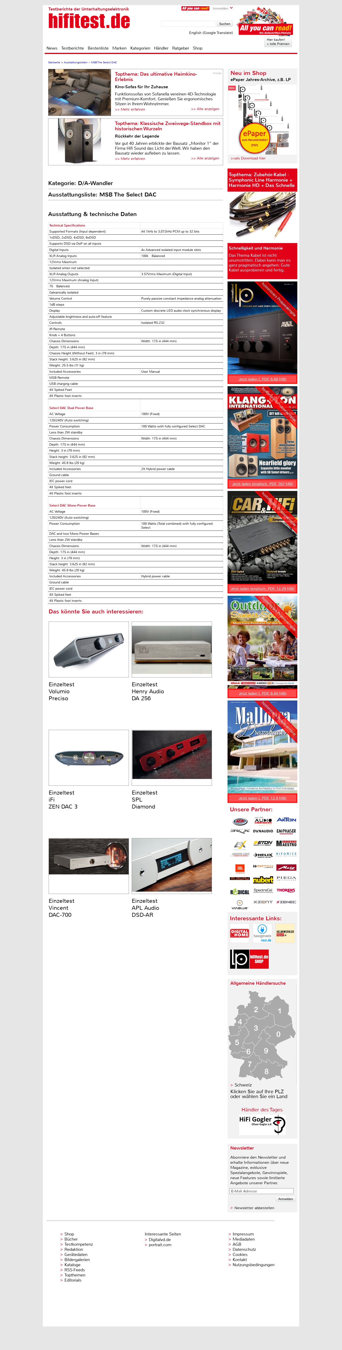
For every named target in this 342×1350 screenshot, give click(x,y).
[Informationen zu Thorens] (286, 892)
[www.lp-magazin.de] (239, 972)
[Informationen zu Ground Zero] (240, 857)
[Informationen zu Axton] (286, 821)
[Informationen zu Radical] (240, 892)
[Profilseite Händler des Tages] (262, 1133)
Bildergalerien (77, 1259)
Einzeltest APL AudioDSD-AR (145, 908)
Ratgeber (180, 48)
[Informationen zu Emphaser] (286, 833)
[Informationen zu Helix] (263, 857)
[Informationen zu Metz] (286, 869)
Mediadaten (244, 1239)
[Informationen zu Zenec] (286, 904)
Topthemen (74, 1275)
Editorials (72, 1280)
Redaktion (73, 1249)
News (52, 48)
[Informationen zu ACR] (240, 821)
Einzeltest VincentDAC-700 (61, 908)
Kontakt (240, 1259)
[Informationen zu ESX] (240, 845)
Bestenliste (98, 48)
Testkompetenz (78, 1244)
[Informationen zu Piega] (286, 881)
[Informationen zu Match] (263, 869)
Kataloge (72, 1265)
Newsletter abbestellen (254, 1207)
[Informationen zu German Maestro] (286, 845)
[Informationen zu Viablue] (240, 904)
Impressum (243, 1234)
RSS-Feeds (74, 1270)
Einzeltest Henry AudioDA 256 (148, 691)
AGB (237, 1244)
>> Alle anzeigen (205, 108)
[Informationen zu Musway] (240, 881)
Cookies (240, 1254)
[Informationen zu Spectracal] (263, 892)
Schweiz (243, 1085)
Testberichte (72, 48)
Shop (197, 48)
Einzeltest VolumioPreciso (61, 691)
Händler (161, 48)
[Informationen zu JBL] (240, 869)
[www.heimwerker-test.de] (285, 946)
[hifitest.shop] (259, 972)
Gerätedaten (75, 1254)
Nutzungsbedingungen (254, 1265)
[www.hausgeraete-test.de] (262, 946)
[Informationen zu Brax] (240, 833)
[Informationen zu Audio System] (263, 821)
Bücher (71, 1239)
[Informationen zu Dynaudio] (263, 833)
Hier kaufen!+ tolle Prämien (278, 41)
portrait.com (160, 1245)
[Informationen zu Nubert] (263, 881)
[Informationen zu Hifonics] (286, 857)
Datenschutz (244, 1249)
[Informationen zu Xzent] (263, 904)
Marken (119, 48)
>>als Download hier (248, 158)
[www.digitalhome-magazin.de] (239, 946)
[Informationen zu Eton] (263, 845)
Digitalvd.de (160, 1239)
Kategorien (140, 48)
